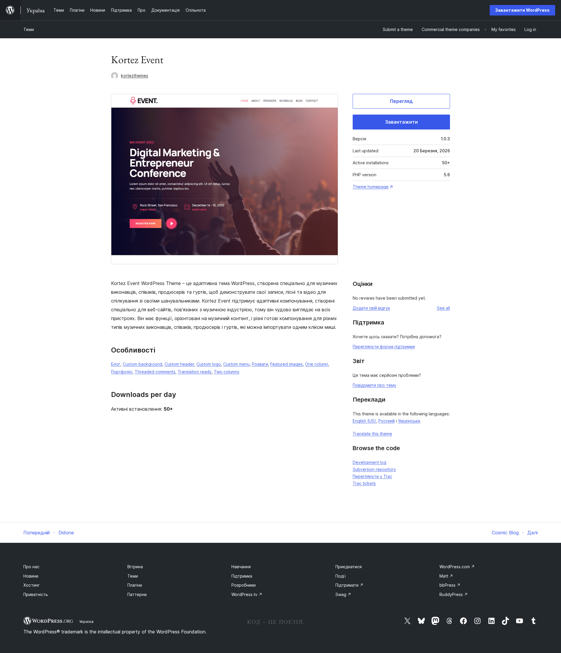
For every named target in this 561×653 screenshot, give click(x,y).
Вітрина (135, 566)
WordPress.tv (246, 594)
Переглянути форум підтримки (384, 346)
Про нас (31, 566)
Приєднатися (348, 566)
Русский (386, 420)
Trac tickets (364, 483)
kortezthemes (134, 75)
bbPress (449, 585)
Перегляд (401, 101)
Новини (30, 575)
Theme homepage (371, 186)
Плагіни (134, 585)
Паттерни (137, 594)
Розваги (260, 364)
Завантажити (401, 122)
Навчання (241, 566)
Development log (369, 462)
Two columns (226, 371)
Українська (409, 420)
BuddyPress (453, 594)
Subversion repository (374, 469)
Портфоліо (121, 371)
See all (443, 307)
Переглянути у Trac (372, 476)
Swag (343, 594)
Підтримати (349, 585)
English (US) (364, 420)
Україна (86, 621)
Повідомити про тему (374, 385)
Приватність (35, 594)
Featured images (286, 364)
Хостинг (31, 585)
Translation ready (195, 371)
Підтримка (241, 575)
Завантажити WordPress (522, 10)
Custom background (142, 364)
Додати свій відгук (371, 307)
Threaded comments (155, 371)
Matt (446, 575)
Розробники (243, 585)
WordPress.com (457, 566)
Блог (115, 364)
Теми (28, 29)
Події (340, 575)
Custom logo (208, 364)
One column (316, 364)
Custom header (179, 364)
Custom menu (236, 364)
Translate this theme (372, 433)
